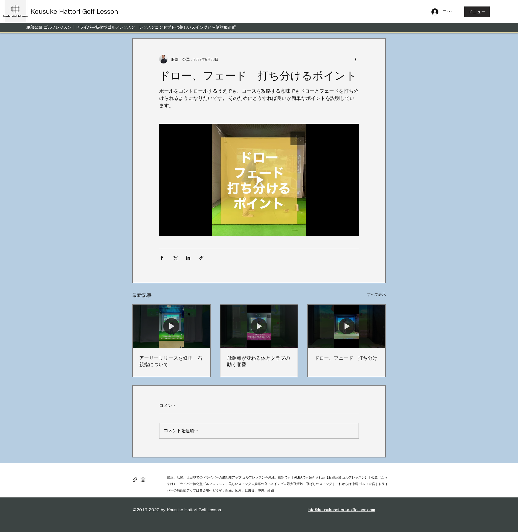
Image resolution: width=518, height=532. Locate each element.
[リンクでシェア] (201, 257)
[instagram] (143, 479)
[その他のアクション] (355, 59)
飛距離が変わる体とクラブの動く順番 (258, 361)
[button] (477, 11)
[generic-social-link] (135, 479)
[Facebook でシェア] (161, 257)
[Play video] (259, 180)
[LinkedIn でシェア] (188, 257)
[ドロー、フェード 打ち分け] (346, 326)
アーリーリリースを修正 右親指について (170, 361)
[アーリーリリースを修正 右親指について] (171, 326)
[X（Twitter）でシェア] (175, 257)
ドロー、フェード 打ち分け (345, 358)
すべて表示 (376, 294)
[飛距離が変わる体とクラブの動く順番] (259, 326)
